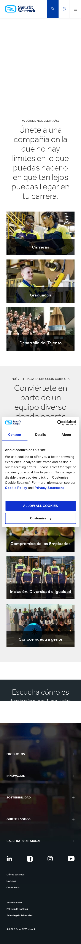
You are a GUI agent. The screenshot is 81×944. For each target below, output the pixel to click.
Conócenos (13, 887)
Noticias (11, 881)
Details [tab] (40, 434)
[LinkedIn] (9, 858)
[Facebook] (30, 859)
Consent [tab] (14, 434)
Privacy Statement (49, 488)
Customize (38, 518)
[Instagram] (50, 858)
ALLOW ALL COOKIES (40, 506)
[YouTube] (71, 858)
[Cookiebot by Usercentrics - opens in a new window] (57, 423)
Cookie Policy (16, 488)
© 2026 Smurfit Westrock (20, 929)
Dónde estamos (15, 874)
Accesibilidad (14, 902)
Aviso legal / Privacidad (19, 915)
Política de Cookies (17, 908)
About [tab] (66, 434)
